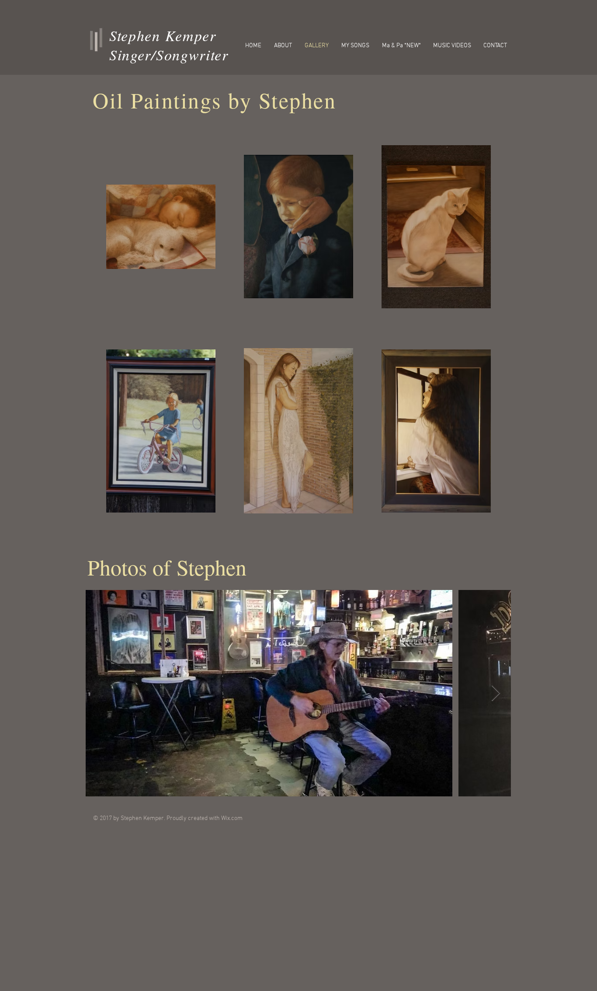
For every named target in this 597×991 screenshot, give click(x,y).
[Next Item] (496, 693)
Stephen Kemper (162, 35)
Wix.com (232, 818)
